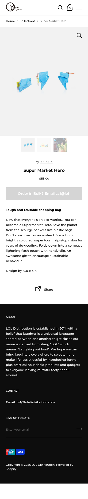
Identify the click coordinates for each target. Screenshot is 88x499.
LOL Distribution (43, 464)
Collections (27, 21)
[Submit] (79, 431)
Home (10, 21)
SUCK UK (46, 162)
